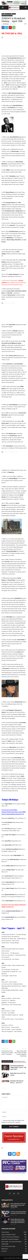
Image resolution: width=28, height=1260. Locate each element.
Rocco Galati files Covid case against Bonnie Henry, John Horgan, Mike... (18, 1205)
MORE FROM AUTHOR (19, 1061)
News (7, 11)
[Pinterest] (10, 27)
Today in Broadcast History (7, 15)
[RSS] (14, 1193)
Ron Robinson (6, 24)
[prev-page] (3, 1089)
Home (3, 11)
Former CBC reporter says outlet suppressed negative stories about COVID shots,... (18, 1221)
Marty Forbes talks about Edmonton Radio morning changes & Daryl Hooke (20, 1053)
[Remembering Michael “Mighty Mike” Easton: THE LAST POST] (5, 1067)
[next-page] (5, 1089)
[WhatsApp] (13, 27)
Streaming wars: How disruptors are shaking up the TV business (7, 1052)
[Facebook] (3, 27)
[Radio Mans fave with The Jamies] (5, 1075)
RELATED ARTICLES (7, 1061)
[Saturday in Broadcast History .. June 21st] (5, 1081)
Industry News (13, 11)
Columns (13, 13)
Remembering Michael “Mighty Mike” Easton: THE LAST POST (18, 1067)
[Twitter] (6, 27)
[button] (2, 7)
